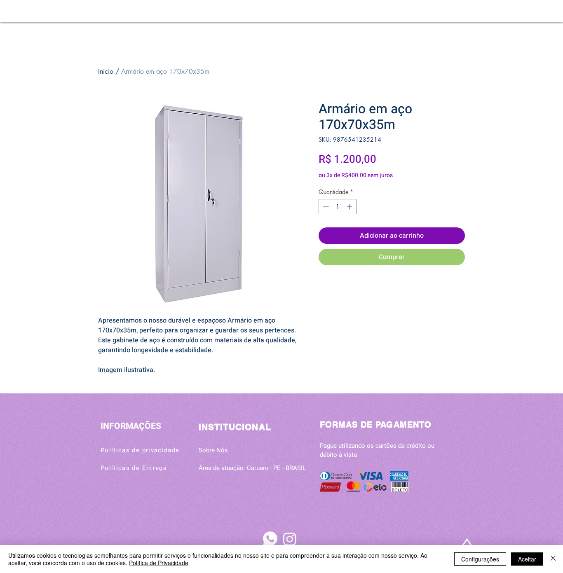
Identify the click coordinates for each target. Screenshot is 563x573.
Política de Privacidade (158, 563)
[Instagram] (289, 538)
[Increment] (350, 206)
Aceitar (527, 559)
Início (105, 71)
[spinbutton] (337, 206)
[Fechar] (553, 559)
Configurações (480, 559)
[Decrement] (325, 206)
